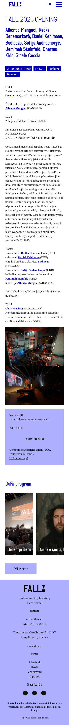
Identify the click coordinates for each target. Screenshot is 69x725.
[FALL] (13, 4)
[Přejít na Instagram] (34, 693)
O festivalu (35, 662)
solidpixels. (43, 717)
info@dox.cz (34, 619)
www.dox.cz (34, 646)
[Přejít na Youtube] (43, 693)
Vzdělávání (34, 672)
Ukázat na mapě (18, 458)
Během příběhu (19, 550)
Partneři (35, 676)
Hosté (34, 667)
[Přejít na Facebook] (25, 693)
